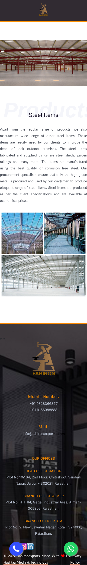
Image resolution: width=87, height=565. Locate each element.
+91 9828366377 (43, 403)
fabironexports (29, 556)
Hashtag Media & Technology (25, 562)
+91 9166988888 (43, 410)
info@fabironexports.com (43, 433)
